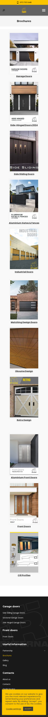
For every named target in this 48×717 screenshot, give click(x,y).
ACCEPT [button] (28, 709)
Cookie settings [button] (13, 709)
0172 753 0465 (26, 2)
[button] (41, 4)
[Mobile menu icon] (43, 10)
